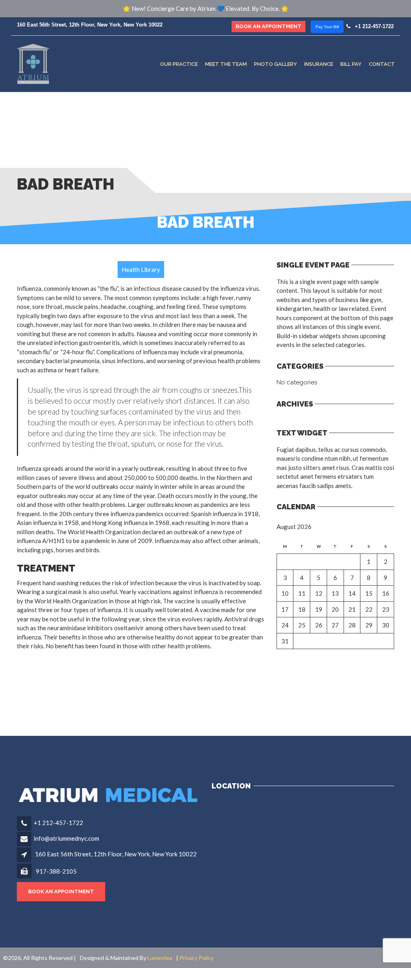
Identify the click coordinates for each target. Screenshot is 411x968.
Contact (382, 64)
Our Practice (179, 64)
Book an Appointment (268, 26)
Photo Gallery (275, 64)
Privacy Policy (196, 957)
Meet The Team (226, 64)
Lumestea (159, 957)
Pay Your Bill (327, 27)
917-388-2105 (56, 871)
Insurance (318, 64)
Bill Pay (351, 64)
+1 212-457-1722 (373, 26)
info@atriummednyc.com (66, 838)
